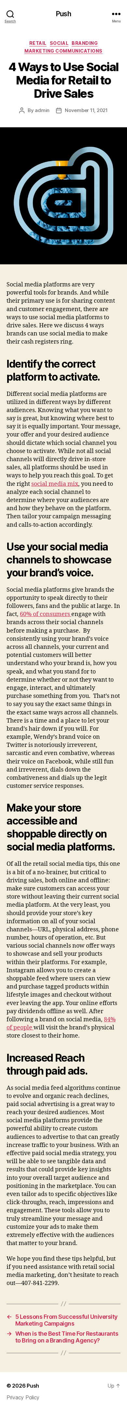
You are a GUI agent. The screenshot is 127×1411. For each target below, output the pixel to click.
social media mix (54, 484)
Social (59, 43)
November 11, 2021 (86, 110)
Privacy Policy (23, 1397)
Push (63, 13)
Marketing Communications (63, 51)
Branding (85, 43)
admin (42, 110)
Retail (38, 43)
